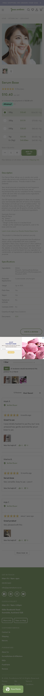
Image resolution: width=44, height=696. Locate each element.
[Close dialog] (43, 337)
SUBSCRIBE (11, 352)
